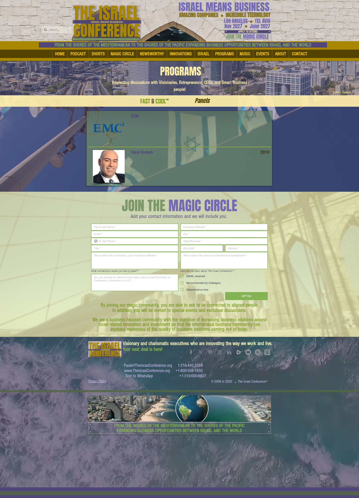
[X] (200, 352)
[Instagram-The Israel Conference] (220, 352)
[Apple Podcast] (267, 352)
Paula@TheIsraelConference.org (148, 365)
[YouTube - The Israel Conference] (248, 352)
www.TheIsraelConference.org (147, 370)
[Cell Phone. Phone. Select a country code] (97, 241)
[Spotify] (258, 352)
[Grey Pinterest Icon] (210, 352)
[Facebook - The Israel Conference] (191, 352)
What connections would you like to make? (115, 270)
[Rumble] (239, 352)
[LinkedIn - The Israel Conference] (229, 352)
